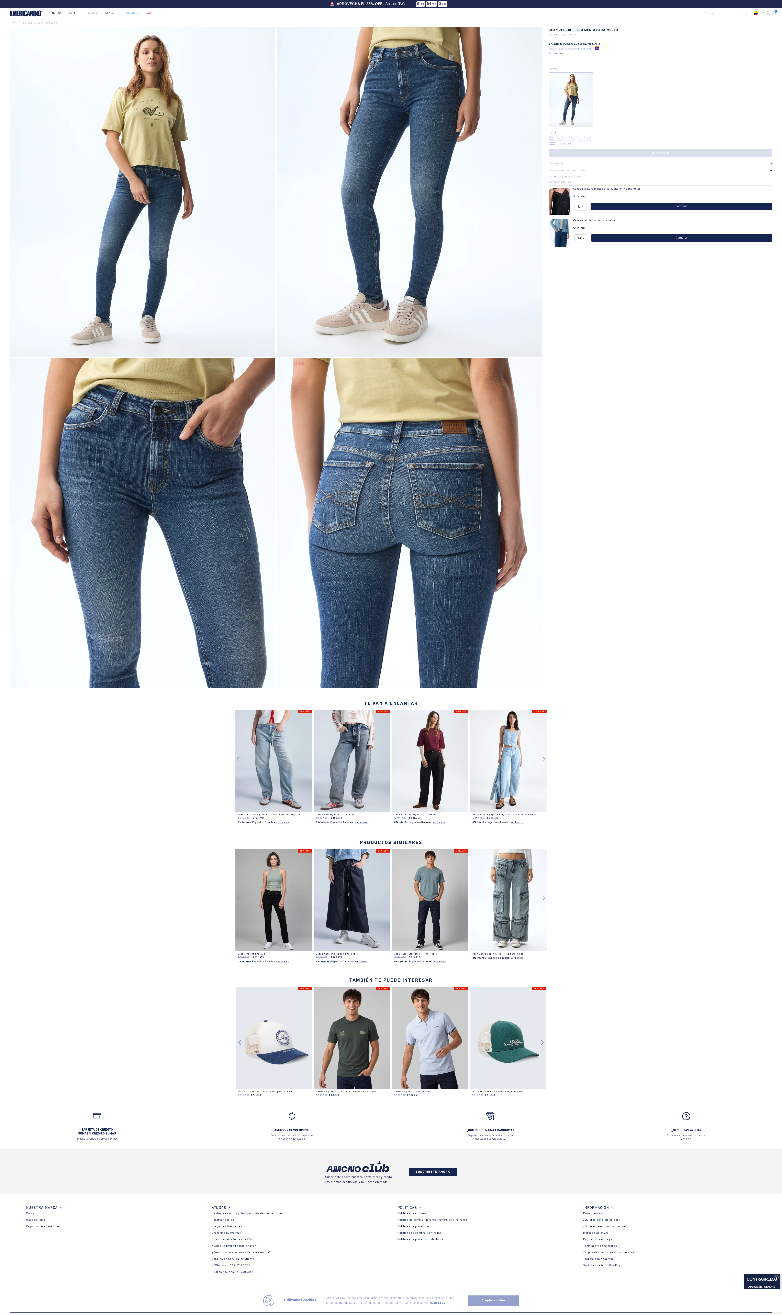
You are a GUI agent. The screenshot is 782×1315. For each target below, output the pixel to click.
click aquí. (437, 1303)
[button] (762, 13)
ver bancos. (594, 44)
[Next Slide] (542, 1042)
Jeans (40, 23)
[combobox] (726, 13)
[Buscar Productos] (747, 13)
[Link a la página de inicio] (14, 23)
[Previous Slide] (240, 1042)
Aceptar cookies (493, 1300)
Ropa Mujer (26, 23)
